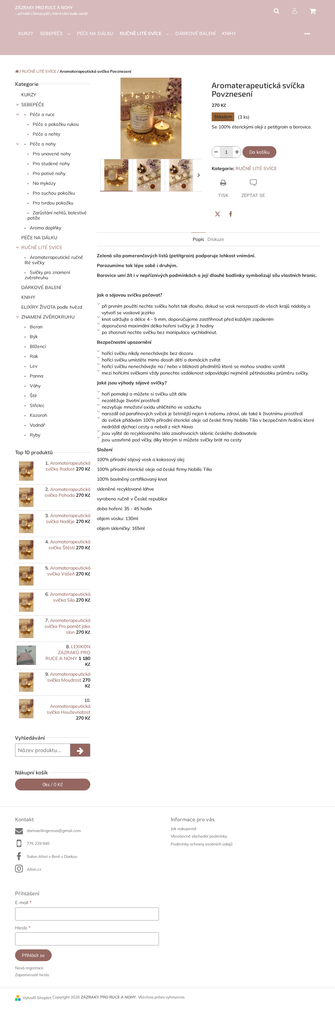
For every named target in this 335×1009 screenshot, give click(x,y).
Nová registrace (29, 967)
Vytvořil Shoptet (37, 997)
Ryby (34, 435)
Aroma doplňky (44, 228)
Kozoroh (37, 415)
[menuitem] (26, 34)
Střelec (36, 405)
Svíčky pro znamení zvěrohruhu (47, 275)
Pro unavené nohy (51, 154)
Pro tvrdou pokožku (52, 203)
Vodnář (36, 425)
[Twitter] (217, 214)
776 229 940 (38, 843)
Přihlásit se (33, 955)
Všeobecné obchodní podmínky (199, 836)
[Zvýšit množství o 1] (237, 152)
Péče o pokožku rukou (55, 124)
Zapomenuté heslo (32, 974)
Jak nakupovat (183, 828)
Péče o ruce (41, 114)
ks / (53, 784)
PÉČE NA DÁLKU (39, 238)
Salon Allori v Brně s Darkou (52, 856)
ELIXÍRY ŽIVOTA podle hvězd (51, 307)
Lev (32, 366)
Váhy (34, 386)
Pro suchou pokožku (53, 193)
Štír (32, 395)
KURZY (28, 95)
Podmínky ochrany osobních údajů (202, 844)
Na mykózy (43, 183)
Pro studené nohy (50, 163)
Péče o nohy (42, 144)
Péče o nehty (45, 134)
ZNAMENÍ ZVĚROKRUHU (48, 317)
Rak (33, 356)
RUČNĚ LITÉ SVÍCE (41, 247)
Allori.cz (34, 869)
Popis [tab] (198, 239)
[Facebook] (231, 214)
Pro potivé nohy (48, 173)
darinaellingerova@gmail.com (54, 830)
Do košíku (259, 152)
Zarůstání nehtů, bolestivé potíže (57, 215)
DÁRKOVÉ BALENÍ (41, 287)
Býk (33, 337)
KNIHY (28, 297)
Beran (35, 327)
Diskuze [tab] (215, 239)
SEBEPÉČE (32, 104)
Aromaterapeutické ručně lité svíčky (54, 259)
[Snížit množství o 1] (216, 152)
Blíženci (37, 346)
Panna (35, 376)
